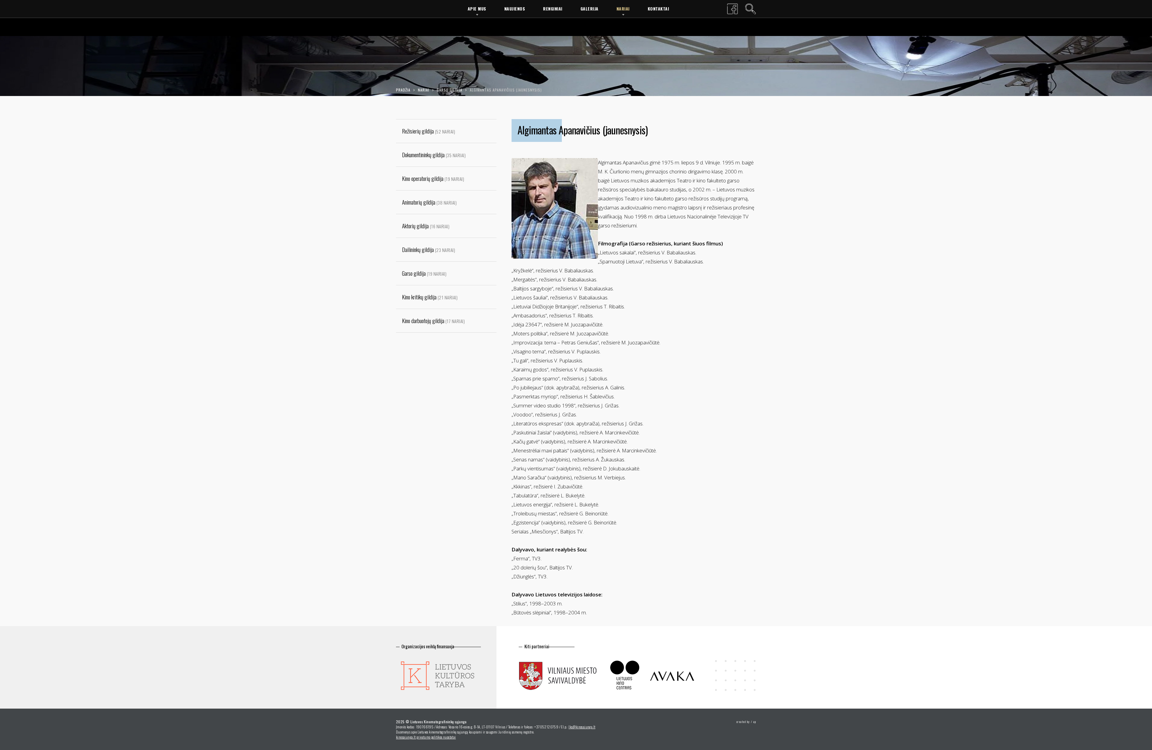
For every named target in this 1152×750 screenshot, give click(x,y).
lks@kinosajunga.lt (581, 726)
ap (754, 721)
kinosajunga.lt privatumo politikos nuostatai (426, 737)
